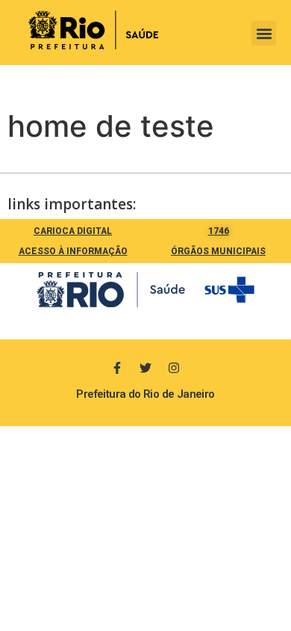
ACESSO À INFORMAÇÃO (73, 251)
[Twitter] (145, 368)
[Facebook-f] (117, 368)
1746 (218, 231)
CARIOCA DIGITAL (73, 231)
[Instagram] (174, 368)
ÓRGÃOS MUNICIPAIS (218, 251)
